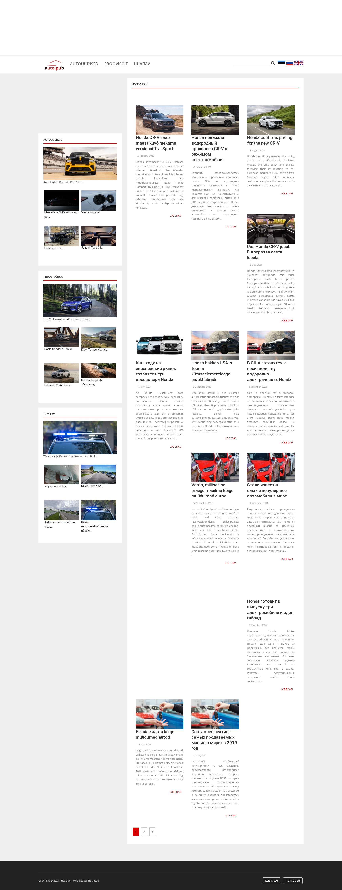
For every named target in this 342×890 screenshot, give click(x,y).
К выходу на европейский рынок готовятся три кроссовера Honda (156, 371)
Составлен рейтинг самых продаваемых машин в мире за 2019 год (214, 740)
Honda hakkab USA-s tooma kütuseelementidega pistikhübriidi (211, 371)
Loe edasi (175, 215)
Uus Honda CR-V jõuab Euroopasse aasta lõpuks (269, 252)
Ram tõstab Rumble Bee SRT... (63, 182)
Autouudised (84, 63)
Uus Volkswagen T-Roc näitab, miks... (67, 319)
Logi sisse (271, 880)
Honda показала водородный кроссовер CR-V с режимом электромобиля (209, 148)
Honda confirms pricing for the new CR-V (269, 140)
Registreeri (293, 880)
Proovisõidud (53, 276)
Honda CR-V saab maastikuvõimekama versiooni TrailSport (156, 143)
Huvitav (142, 63)
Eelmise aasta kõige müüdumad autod (155, 734)
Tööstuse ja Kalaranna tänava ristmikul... (70, 456)
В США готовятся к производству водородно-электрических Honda (269, 371)
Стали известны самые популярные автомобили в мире (267, 490)
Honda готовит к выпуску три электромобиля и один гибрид (270, 609)
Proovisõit (116, 63)
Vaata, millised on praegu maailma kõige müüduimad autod (212, 490)
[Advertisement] (171, 27)
